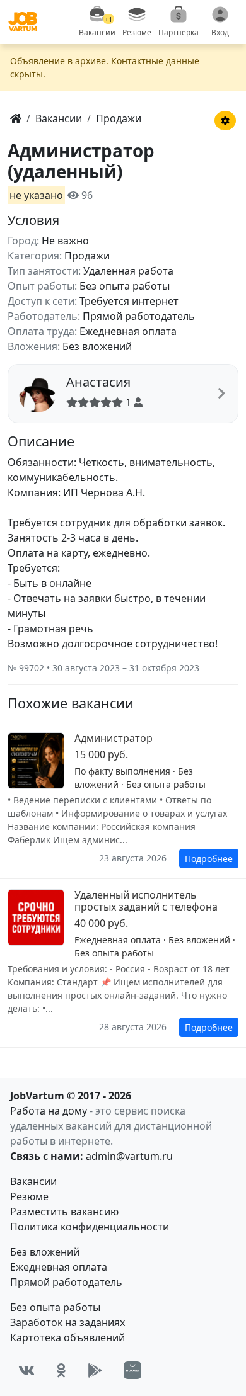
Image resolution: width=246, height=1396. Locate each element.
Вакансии (33, 1181)
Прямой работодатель (66, 1282)
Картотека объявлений (67, 1337)
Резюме (29, 1196)
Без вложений (44, 1252)
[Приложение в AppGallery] (132, 1370)
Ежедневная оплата (58, 1267)
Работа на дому (48, 1111)
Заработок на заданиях (67, 1322)
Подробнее (209, 859)
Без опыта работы (55, 1307)
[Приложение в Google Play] (94, 1370)
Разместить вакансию (64, 1211)
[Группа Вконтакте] (26, 1370)
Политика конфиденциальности (89, 1227)
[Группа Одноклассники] (61, 1370)
